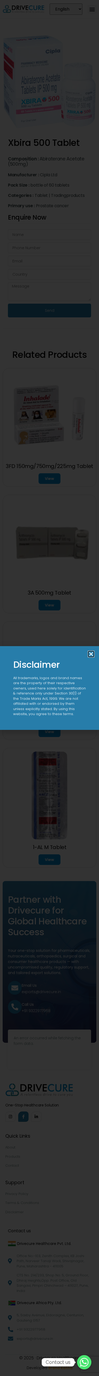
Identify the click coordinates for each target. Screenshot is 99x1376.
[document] (49, 688)
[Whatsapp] (84, 1362)
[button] (91, 654)
